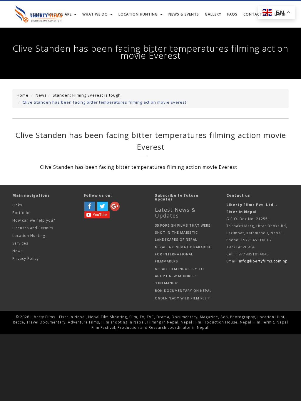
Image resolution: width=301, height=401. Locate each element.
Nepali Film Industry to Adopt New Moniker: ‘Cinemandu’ (179, 276)
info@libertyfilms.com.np (263, 261)
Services (20, 243)
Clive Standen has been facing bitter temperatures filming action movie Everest (104, 102)
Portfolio (21, 212)
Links (17, 205)
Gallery (213, 14)
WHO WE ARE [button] (59, 14)
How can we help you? (33, 220)
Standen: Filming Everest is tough (87, 95)
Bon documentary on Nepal (183, 290)
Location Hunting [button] (138, 14)
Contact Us (255, 14)
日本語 (280, 14)
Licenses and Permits (32, 227)
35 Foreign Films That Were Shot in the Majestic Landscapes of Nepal (182, 232)
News (41, 95)
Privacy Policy (25, 258)
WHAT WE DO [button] (95, 14)
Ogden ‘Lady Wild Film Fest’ (182, 298)
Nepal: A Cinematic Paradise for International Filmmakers (183, 254)
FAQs (232, 14)
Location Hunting (28, 235)
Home (35, 14)
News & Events (183, 14)
